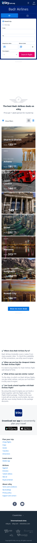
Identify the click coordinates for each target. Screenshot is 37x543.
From (3, 28)
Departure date (6, 43)
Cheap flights (6, 442)
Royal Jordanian (7, 480)
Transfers (5, 451)
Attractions (6, 454)
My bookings (6, 490)
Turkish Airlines (7, 474)
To (3, 35)
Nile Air (4, 477)
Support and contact (9, 496)
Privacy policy (6, 493)
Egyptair (5, 468)
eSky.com (15, 524)
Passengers (5, 51)
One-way (7, 25)
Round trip (8, 21)
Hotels (4, 448)
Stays (4, 445)
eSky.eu (8, 524)
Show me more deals (18, 309)
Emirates (5, 471)
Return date (22, 43)
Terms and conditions (9, 487)
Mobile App (6, 461)
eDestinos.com (25, 524)
